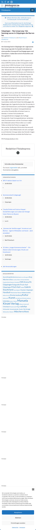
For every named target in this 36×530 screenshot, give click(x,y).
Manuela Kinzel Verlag (15, 302)
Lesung (6, 301)
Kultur (25, 294)
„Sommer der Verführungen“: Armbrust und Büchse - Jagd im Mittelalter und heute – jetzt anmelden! (18, 230)
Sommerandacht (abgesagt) (12, 195)
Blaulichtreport (23, 37)
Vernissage (26, 309)
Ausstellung (6, 277)
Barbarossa (14, 277)
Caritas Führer (16, 279)
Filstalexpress (6, 10)
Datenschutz (15, 527)
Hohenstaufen (26, 292)
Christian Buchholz (24, 279)
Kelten (4, 295)
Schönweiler (6, 309)
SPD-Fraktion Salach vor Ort (12, 180)
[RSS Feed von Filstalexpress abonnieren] (2, 1)
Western (11, 312)
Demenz (12, 282)
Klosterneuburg (16, 295)
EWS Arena (24, 282)
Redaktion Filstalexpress (10, 37)
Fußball (22, 287)
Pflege (17, 306)
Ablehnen (18, 518)
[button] (33, 489)
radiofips (23, 306)
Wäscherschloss (21, 311)
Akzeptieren (18, 512)
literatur (11, 301)
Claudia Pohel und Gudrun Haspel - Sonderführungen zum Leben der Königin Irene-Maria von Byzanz (16, 211)
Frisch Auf (15, 287)
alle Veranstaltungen (10, 266)
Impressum (22, 527)
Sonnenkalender (14, 309)
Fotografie (16, 285)
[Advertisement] (15, 347)
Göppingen (29, 290)
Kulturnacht (5, 298)
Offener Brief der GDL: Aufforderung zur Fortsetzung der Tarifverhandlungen (19, 18)
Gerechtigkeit (17, 290)
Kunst (12, 297)
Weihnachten (6, 311)
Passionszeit (13, 306)
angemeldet (13, 167)
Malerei (15, 301)
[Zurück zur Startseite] (18, 6)
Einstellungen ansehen (18, 523)
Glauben (23, 290)
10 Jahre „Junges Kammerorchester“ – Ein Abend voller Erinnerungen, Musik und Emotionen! (16, 249)
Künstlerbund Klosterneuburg (23, 298)
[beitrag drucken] (33, 42)
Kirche (8, 295)
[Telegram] (11, 1)
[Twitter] (8, 1)
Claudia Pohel (6, 282)
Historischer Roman (16, 292)
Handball (6, 292)
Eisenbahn (17, 282)
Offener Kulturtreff (24, 304)
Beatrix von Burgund (23, 277)
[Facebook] (5, 1)
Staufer (21, 309)
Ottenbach (6, 306)
